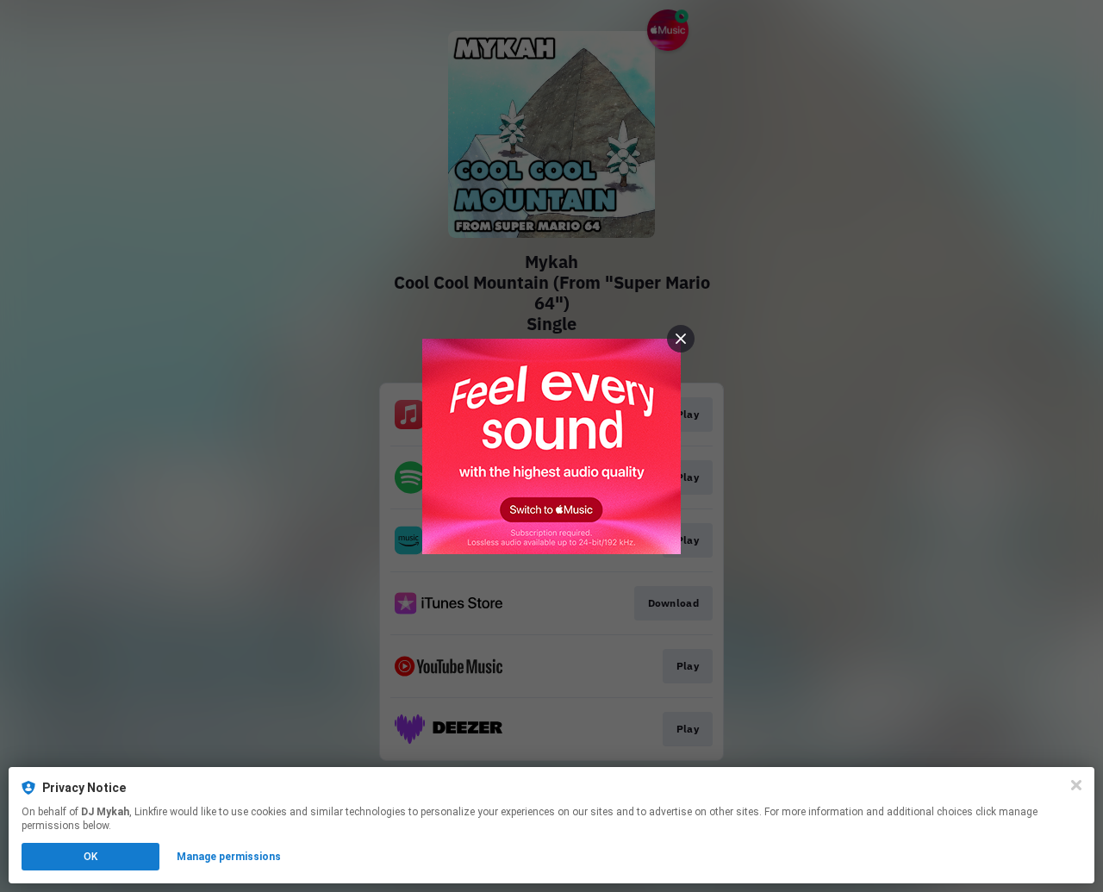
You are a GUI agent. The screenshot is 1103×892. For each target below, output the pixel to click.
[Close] (1076, 785)
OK (90, 857)
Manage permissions (229, 857)
